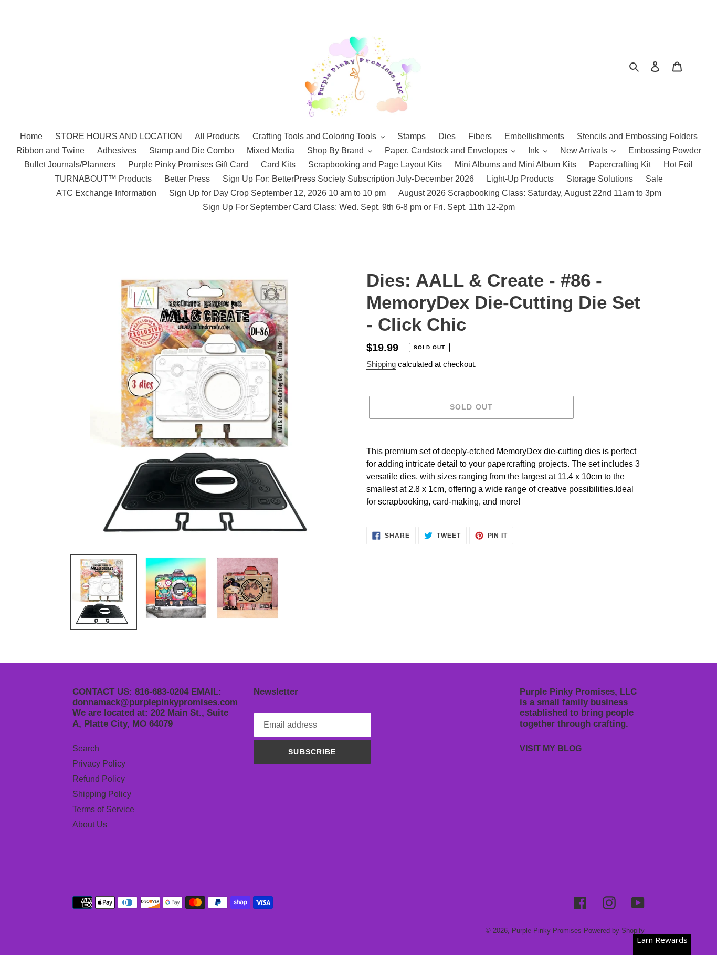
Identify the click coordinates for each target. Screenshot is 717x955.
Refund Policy (98, 778)
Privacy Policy (98, 763)
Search (85, 748)
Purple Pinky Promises (548, 931)
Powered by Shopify (614, 931)
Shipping (381, 364)
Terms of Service (103, 809)
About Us (89, 824)
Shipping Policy (101, 794)
